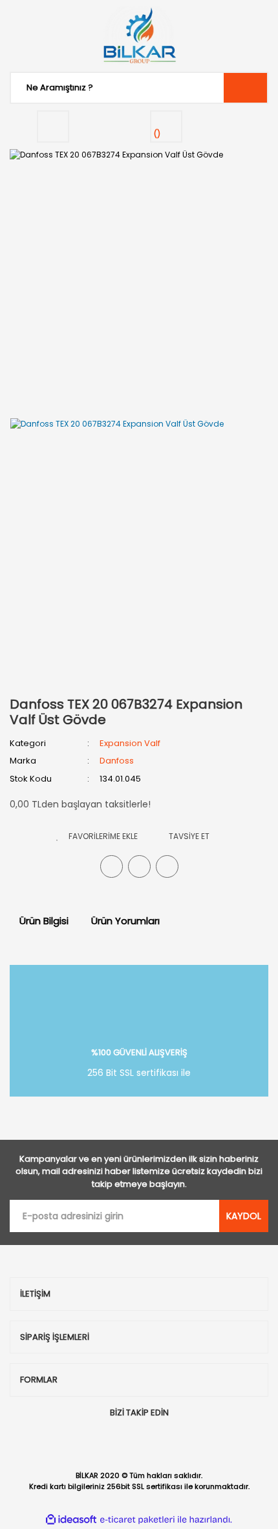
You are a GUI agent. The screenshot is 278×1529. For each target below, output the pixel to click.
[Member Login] (53, 126)
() (157, 133)
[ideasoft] (71, 1520)
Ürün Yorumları (125, 920)
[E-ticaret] (137, 1519)
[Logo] (139, 35)
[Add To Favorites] (97, 836)
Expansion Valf (130, 743)
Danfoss (117, 760)
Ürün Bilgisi (44, 920)
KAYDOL (243, 1216)
